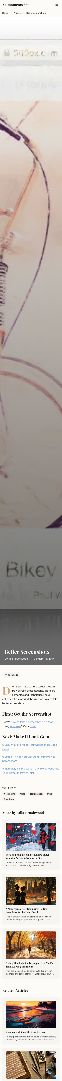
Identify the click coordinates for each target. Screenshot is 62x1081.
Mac (33, 726)
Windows (15, 726)
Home (5, 13)
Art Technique (11, 675)
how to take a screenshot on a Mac (32, 722)
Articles (17, 13)
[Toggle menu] (57, 4)
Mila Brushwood (18, 658)
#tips (49, 794)
